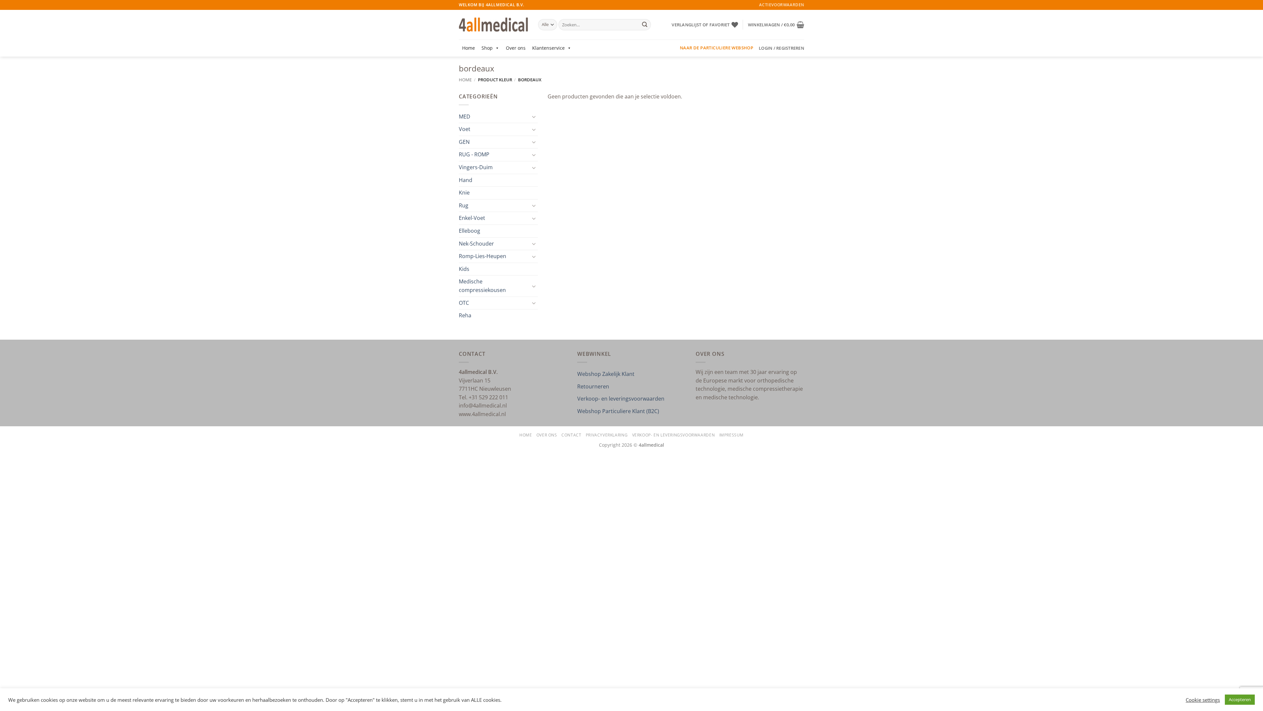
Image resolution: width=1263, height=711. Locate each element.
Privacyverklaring (607, 435)
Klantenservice (548, 48)
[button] (776, 24)
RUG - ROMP (474, 154)
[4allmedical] (493, 24)
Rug (463, 205)
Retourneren (593, 386)
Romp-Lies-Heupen (482, 256)
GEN (464, 141)
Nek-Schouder (476, 243)
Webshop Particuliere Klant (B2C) (618, 411)
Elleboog (469, 230)
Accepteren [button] (1240, 699)
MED (464, 116)
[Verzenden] (644, 24)
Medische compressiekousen (482, 286)
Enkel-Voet (472, 218)
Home (468, 48)
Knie (464, 192)
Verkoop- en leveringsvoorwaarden (620, 398)
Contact (571, 435)
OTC (464, 302)
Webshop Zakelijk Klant (605, 374)
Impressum (731, 435)
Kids (464, 269)
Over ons (516, 48)
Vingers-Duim (476, 167)
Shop (487, 48)
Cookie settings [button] (1203, 700)
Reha (465, 315)
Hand (465, 180)
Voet (464, 129)
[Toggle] (534, 116)
